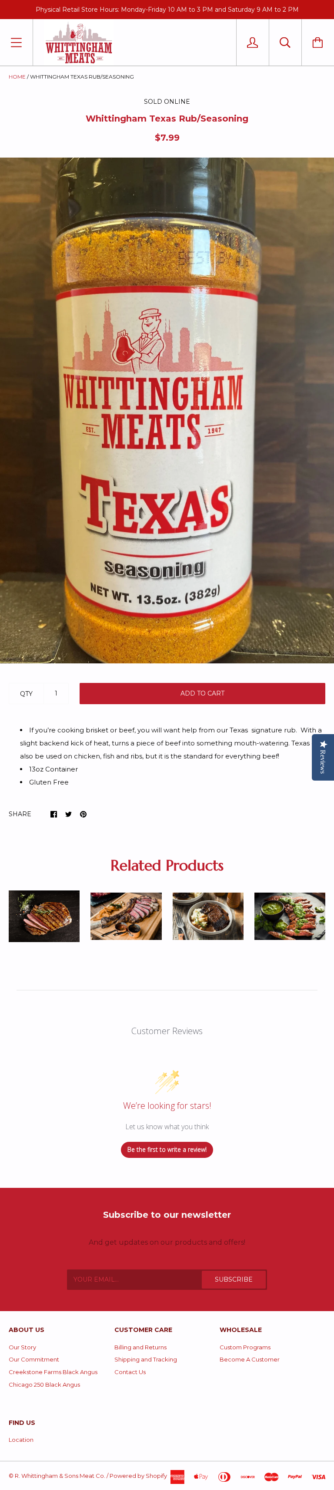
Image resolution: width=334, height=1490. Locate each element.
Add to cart (202, 693)
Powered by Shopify (138, 1475)
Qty (26, 694)
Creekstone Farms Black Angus (53, 1371)
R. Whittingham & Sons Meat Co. (60, 1475)
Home (17, 76)
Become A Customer (250, 1359)
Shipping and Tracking (145, 1359)
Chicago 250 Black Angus (44, 1384)
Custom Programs (245, 1347)
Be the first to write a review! (167, 1149)
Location (21, 1439)
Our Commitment (34, 1359)
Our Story (22, 1347)
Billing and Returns (140, 1347)
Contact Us (130, 1371)
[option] (167, 410)
